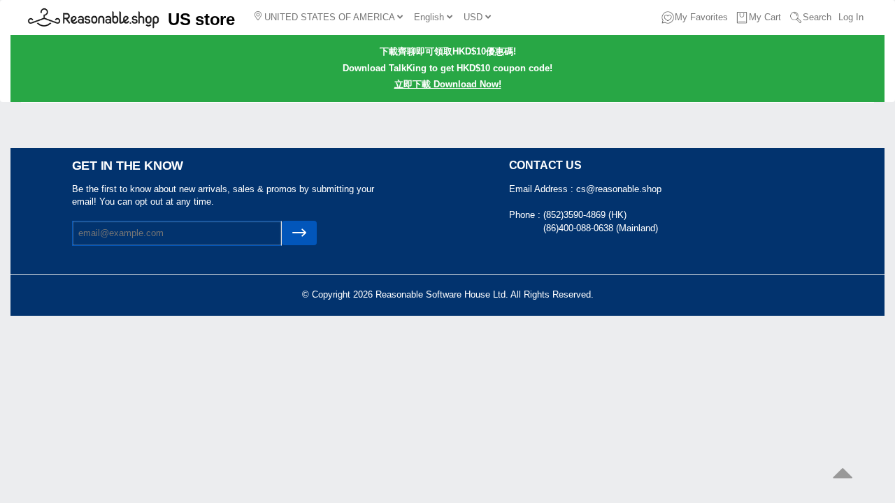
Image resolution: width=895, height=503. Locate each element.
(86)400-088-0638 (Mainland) (600, 228)
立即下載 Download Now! (447, 84)
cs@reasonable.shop (618, 189)
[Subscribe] (299, 233)
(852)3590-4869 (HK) (584, 215)
